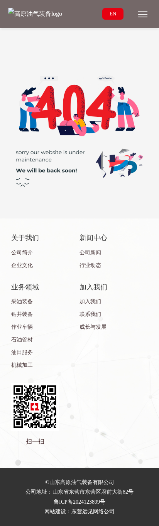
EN (113, 14)
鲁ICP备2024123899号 (79, 502)
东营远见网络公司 (93, 511)
